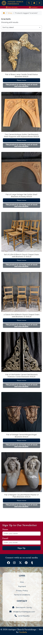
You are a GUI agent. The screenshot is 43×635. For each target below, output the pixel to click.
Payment (22, 586)
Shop (10, 13)
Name (6, 529)
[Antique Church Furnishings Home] (4, 3)
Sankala (23, 632)
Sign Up (21, 548)
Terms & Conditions (22, 595)
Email (6, 538)
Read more (21, 80)
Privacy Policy (22, 590)
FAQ (22, 582)
